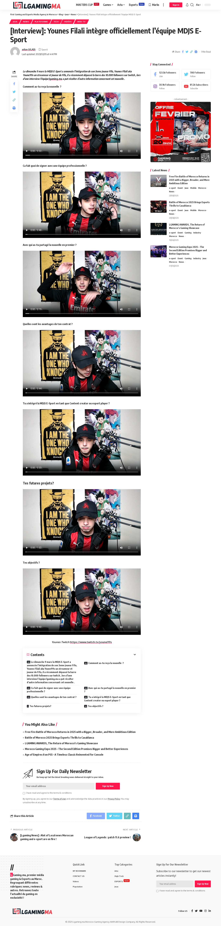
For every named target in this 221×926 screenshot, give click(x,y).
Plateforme (41, 21)
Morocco (202, 188)
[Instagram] (165, 86)
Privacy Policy (114, 798)
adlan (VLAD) (28, 49)
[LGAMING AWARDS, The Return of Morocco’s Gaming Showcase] (158, 229)
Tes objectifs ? (95, 706)
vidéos (68, 21)
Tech (56, 21)
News (26, 21)
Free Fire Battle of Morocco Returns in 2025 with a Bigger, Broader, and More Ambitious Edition (80, 732)
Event (180, 188)
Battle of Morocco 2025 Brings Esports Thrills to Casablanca (59, 737)
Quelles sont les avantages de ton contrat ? (54, 697)
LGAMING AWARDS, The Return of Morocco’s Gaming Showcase (61, 743)
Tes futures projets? (40, 706)
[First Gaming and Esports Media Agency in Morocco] (40, 5)
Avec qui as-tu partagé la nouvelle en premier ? (110, 690)
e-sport (172, 188)
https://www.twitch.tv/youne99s (91, 642)
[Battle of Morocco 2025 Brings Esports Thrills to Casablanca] (158, 207)
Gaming (188, 232)
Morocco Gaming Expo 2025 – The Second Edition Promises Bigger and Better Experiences (76, 749)
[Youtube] (196, 86)
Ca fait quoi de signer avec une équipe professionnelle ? (49, 690)
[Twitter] (196, 74)
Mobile (193, 188)
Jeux (15, 21)
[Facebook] (165, 74)
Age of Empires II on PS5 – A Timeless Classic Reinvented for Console (64, 754)
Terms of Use (59, 798)
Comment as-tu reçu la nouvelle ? (106, 663)
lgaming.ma (55, 78)
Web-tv (81, 21)
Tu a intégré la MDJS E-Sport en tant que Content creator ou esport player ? (107, 699)
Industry (197, 232)
